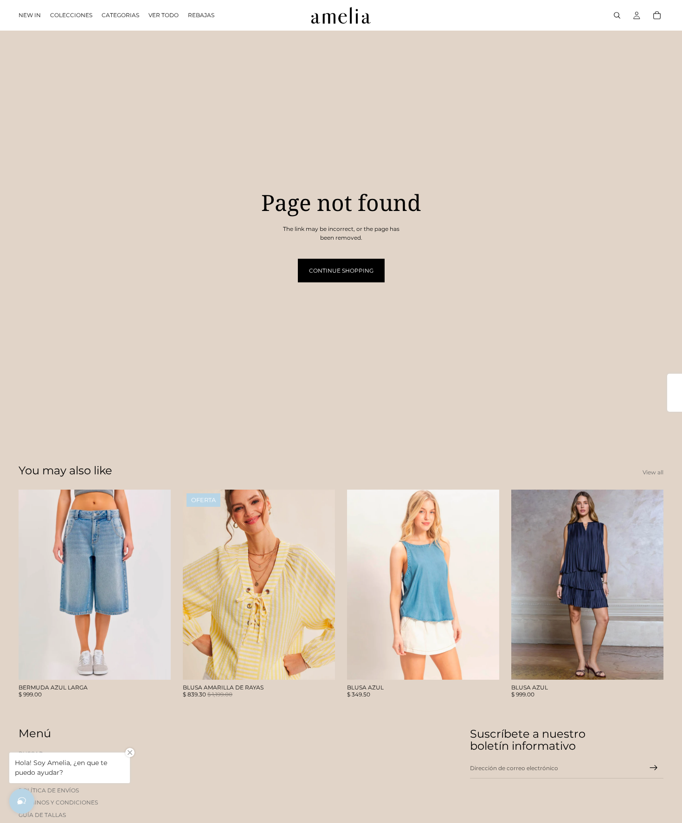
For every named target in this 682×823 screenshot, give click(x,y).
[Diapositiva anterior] (32, 584)
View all (653, 472)
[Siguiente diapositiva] (157, 584)
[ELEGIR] (156, 665)
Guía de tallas (42, 814)
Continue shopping (341, 270)
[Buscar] (617, 15)
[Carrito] (657, 15)
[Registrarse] (653, 768)
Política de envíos (49, 790)
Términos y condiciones (58, 802)
